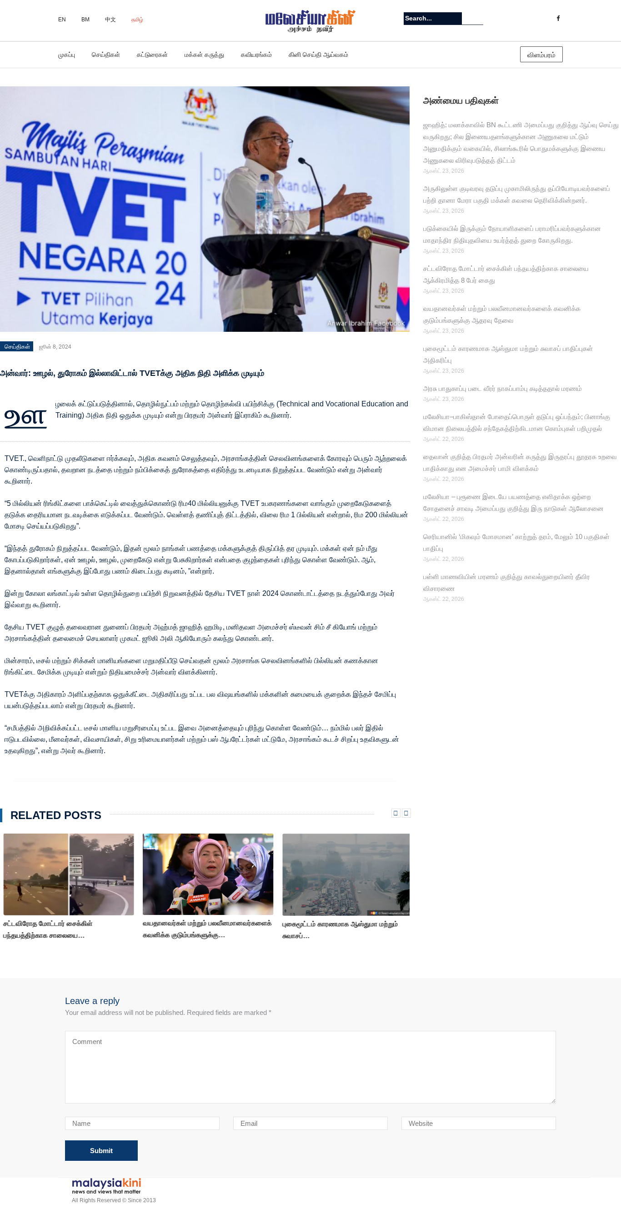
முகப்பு (66, 54)
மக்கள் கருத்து (204, 54)
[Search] (477, 18)
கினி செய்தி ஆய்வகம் (318, 54)
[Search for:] (433, 18)
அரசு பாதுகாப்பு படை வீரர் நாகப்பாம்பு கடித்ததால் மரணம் (504, 388)
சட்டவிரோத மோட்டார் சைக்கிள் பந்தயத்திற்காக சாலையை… (44, 929)
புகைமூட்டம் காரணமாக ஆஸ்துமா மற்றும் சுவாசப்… (337, 929)
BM (85, 19)
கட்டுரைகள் (152, 54)
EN (62, 19)
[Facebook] (558, 18)
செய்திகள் (106, 54)
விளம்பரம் (541, 55)
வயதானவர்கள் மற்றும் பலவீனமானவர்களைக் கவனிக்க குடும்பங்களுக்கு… (204, 929)
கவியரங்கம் (256, 54)
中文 (110, 19)
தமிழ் (137, 19)
